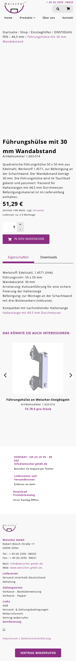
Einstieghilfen (41, 32)
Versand (38, 210)
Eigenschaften (18, 257)
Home (8, 17)
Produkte (26, 17)
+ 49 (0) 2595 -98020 (59, 2)
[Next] (70, 375)
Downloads (48, 257)
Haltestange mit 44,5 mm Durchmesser (32, 313)
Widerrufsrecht (13, 613)
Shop (24, 32)
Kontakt (67, 17)
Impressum (10, 638)
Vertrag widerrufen (15, 617)
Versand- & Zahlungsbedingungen (26, 609)
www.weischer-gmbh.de (26, 567)
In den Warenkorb (29, 239)
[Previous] (6, 375)
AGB (5, 605)
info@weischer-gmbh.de (26, 563)
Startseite (10, 32)
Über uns (49, 17)
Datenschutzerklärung (36, 638)
